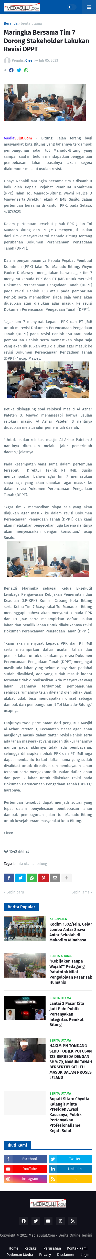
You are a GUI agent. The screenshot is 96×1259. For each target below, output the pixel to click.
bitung (42, 864)
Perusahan (52, 1248)
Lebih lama (80, 892)
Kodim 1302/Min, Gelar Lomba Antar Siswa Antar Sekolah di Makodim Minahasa (70, 932)
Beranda (11, 23)
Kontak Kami (77, 1248)
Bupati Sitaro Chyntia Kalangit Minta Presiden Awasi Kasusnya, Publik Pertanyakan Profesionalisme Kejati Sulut (69, 1114)
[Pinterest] (43, 878)
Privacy (45, 1255)
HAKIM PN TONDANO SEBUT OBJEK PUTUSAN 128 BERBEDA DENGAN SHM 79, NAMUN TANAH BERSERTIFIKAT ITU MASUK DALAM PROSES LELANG (70, 1061)
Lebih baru (15, 892)
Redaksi (31, 1248)
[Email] (55, 878)
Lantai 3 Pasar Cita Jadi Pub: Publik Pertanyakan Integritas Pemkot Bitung (66, 1014)
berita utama (31, 23)
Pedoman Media (20, 1255)
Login (85, 1255)
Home (13, 1248)
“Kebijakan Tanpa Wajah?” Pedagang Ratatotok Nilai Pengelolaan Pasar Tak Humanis (70, 972)
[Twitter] (19, 70)
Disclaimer (65, 1255)
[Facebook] (11, 70)
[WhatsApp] (26, 70)
